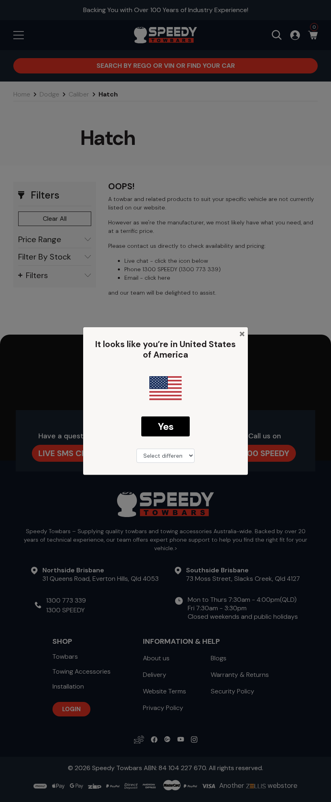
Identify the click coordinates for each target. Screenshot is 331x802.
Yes (166, 426)
